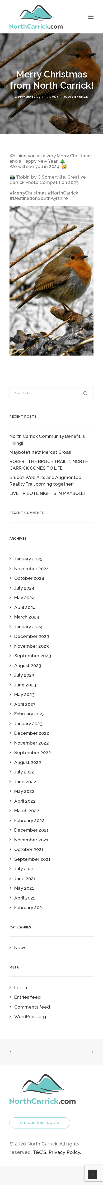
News (53, 97)
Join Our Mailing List (40, 1123)
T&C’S (39, 1152)
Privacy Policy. (65, 1152)
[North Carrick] (36, 17)
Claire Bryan (78, 97)
